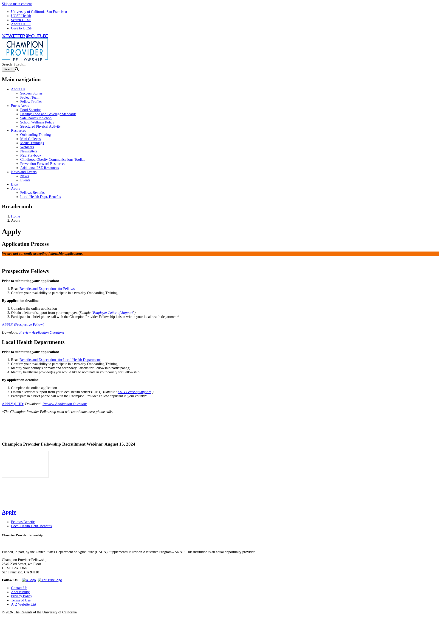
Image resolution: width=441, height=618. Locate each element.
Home (15, 216)
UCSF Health (21, 16)
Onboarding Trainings (36, 135)
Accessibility (20, 592)
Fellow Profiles (31, 101)
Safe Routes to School (36, 118)
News (24, 176)
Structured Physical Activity (40, 126)
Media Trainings (32, 143)
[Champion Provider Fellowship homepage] (25, 60)
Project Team (29, 97)
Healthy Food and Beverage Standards (48, 114)
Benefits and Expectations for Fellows (47, 289)
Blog (14, 184)
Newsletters (28, 151)
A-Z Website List (23, 604)
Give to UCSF (21, 28)
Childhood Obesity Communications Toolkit (52, 159)
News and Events (24, 172)
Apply (15, 188)
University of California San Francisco (39, 12)
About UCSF (21, 24)
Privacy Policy (21, 596)
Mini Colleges (30, 139)
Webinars (27, 147)
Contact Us (19, 588)
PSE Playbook (30, 155)
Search (7, 64)
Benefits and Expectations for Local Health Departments (60, 360)
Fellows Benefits (32, 193)
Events (25, 180)
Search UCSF (21, 20)
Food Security (30, 110)
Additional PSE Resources (39, 168)
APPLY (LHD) (13, 404)
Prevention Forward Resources (42, 164)
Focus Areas (20, 106)
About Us (18, 89)
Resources (18, 130)
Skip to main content (17, 4)
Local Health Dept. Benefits (40, 197)
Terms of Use (21, 600)
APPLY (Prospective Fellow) (23, 324)
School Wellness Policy (37, 122)
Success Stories (31, 93)
